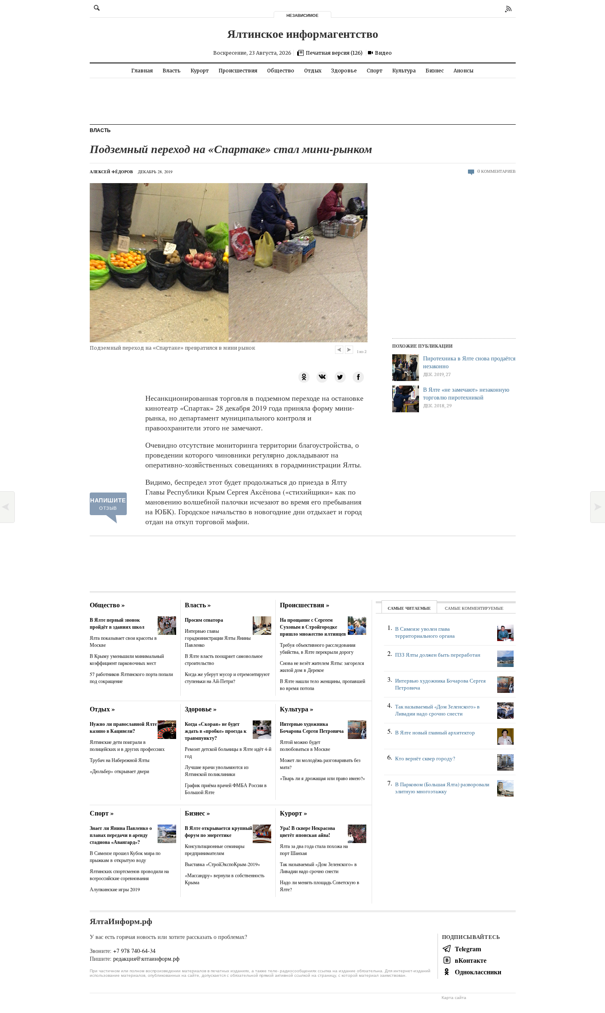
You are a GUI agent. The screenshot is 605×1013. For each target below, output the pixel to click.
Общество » (107, 605)
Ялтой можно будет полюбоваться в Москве (305, 745)
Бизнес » (197, 813)
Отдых (312, 70)
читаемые (418, 608)
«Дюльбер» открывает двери (119, 771)
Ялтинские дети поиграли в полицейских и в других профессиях (127, 745)
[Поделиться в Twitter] (340, 376)
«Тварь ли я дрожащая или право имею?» (322, 778)
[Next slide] (349, 350)
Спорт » (102, 813)
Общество (280, 70)
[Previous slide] (339, 350)
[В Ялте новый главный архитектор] (450, 740)
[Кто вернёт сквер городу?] (450, 766)
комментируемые (482, 608)
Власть (172, 70)
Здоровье (344, 70)
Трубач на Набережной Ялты (119, 760)
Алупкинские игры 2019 (115, 889)
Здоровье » (200, 709)
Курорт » (293, 813)
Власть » (198, 605)
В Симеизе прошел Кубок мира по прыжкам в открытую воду (125, 856)
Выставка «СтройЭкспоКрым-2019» (222, 864)
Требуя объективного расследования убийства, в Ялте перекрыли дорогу (318, 648)
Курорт (200, 70)
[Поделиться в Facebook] (358, 376)
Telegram (468, 948)
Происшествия (238, 70)
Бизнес (435, 70)
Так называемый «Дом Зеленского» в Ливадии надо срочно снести (318, 867)
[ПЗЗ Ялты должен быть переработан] (450, 663)
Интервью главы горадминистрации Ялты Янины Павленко (218, 637)
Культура (404, 70)
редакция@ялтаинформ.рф (146, 958)
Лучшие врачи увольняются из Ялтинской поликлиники (217, 770)
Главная (142, 70)
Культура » (296, 709)
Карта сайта (454, 997)
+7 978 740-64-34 (134, 951)
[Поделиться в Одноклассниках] (304, 376)
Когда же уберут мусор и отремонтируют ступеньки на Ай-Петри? (227, 677)
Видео (383, 53)
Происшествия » (304, 605)
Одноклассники (478, 971)
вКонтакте (470, 960)
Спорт (374, 70)
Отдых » (102, 709)
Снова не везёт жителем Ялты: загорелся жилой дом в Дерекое (322, 666)
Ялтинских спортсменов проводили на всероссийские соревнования (129, 874)
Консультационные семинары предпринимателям (214, 849)
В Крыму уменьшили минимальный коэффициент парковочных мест (127, 659)
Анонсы (463, 70)
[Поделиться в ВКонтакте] (322, 376)
